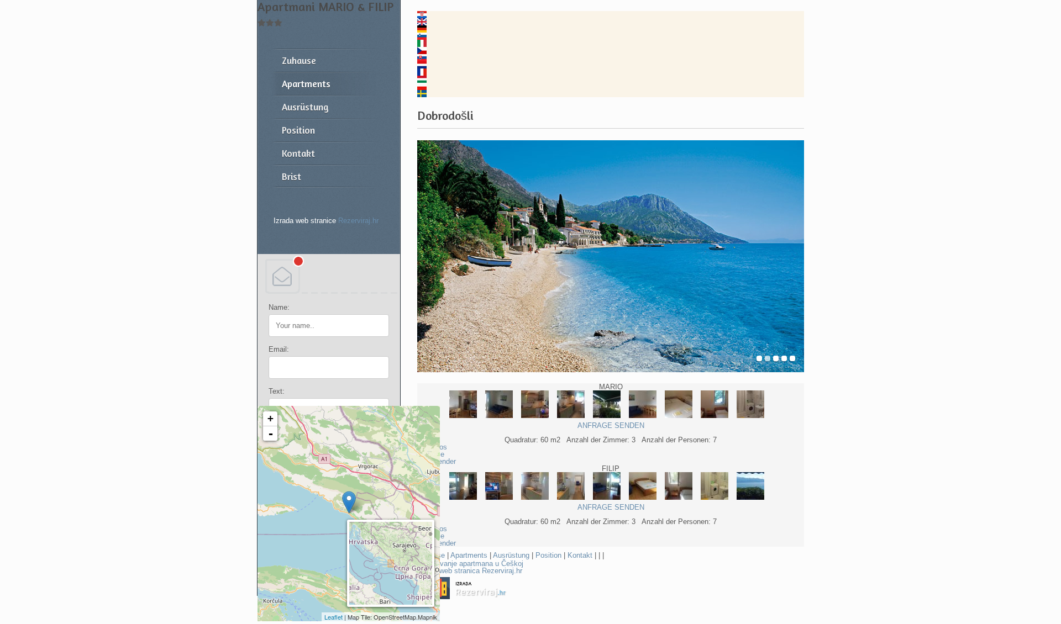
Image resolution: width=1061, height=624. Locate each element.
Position (548, 555)
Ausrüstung (511, 555)
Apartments (468, 555)
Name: (279, 307)
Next (792, 256)
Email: (279, 349)
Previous (430, 256)
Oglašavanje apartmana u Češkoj (470, 563)
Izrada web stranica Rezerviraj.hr (469, 571)
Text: (277, 391)
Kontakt (580, 555)
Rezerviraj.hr (358, 220)
